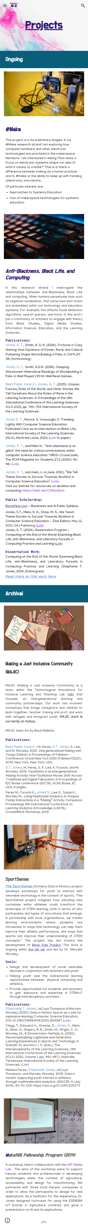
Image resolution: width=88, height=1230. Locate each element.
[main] (44, 25)
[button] (5, 5)
